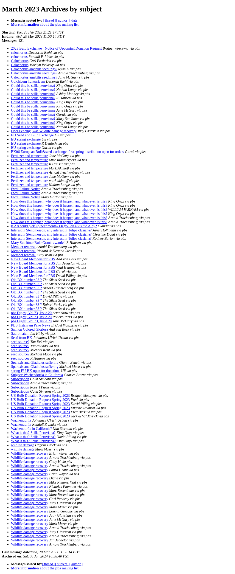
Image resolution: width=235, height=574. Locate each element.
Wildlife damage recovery (29, 453)
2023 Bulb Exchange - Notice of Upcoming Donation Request (56, 48)
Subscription (20, 379)
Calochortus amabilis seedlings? (34, 69)
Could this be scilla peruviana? (33, 85)
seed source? (20, 342)
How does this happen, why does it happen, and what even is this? (59, 201)
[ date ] (74, 20)
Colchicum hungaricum (28, 81)
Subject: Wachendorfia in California (37, 375)
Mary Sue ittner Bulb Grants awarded (38, 243)
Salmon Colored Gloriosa (29, 329)
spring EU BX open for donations (35, 371)
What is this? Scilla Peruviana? (33, 433)
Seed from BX (21, 338)
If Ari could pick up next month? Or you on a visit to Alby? (54, 226)
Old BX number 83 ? (26, 280)
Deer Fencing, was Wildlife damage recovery (43, 131)
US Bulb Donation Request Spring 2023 (40, 395)
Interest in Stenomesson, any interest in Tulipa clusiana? (51, 230)
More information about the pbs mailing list (44, 24)
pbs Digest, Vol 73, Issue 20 (31, 313)
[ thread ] (49, 20)
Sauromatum (20, 333)
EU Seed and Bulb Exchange (32, 135)
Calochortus (19, 61)
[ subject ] (62, 564)
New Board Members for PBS (33, 259)
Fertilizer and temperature (29, 156)
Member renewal (23, 247)
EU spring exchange (26, 139)
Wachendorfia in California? (31, 428)
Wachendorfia (21, 420)
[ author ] (62, 20)
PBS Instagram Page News (30, 325)
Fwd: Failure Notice (25, 189)
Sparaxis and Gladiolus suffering (34, 362)
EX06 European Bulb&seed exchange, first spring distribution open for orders (67, 152)
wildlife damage (22, 445)
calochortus (19, 52)
